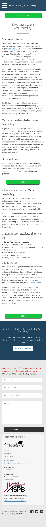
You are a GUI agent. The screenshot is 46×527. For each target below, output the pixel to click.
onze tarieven (34, 282)
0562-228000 (23, 15)
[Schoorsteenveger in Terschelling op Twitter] (37, 511)
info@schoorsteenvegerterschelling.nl (16, 463)
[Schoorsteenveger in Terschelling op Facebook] (32, 511)
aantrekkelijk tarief (14, 48)
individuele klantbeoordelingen (15, 501)
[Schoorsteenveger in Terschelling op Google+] (42, 511)
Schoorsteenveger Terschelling (22, 5)
